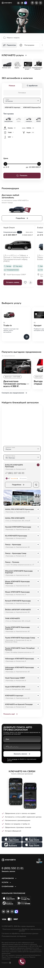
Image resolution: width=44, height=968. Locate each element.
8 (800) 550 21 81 (13, 868)
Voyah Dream (9, 228)
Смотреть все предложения (13, 393)
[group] (6, 62)
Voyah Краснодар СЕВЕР (16, 275)
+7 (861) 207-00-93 (14, 473)
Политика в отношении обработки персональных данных (22, 930)
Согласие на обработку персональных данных (20, 933)
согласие (14, 759)
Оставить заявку (12, 282)
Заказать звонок (20, 754)
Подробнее (20, 218)
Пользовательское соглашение (14, 936)
